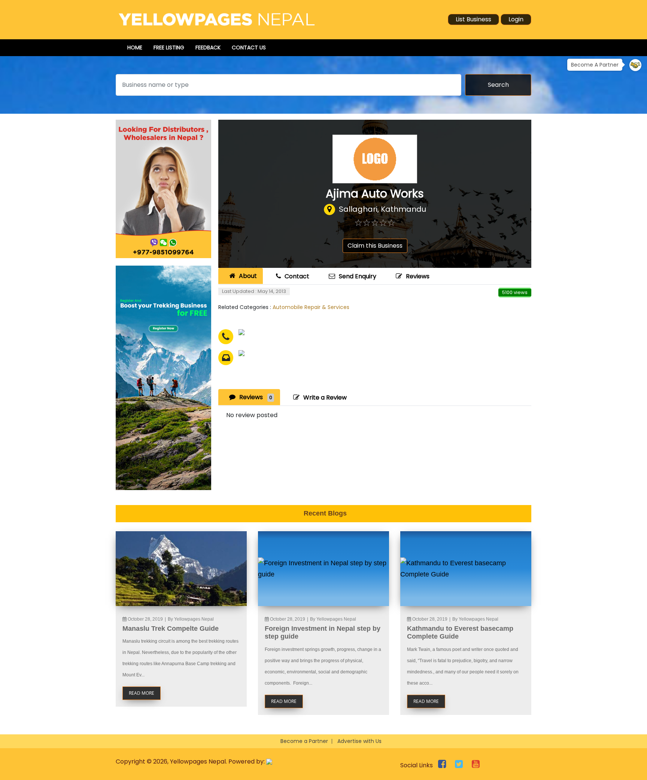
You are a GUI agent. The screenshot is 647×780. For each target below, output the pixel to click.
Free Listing (169, 47)
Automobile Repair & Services (311, 307)
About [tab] (248, 276)
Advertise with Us (359, 741)
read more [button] (141, 693)
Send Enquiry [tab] (357, 276)
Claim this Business (375, 245)
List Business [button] (473, 19)
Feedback (208, 47)
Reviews (417, 276)
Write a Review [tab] (325, 397)
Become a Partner (304, 741)
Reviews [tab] (255, 397)
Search (498, 84)
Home (134, 47)
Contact (297, 276)
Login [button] (515, 19)
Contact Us (249, 47)
